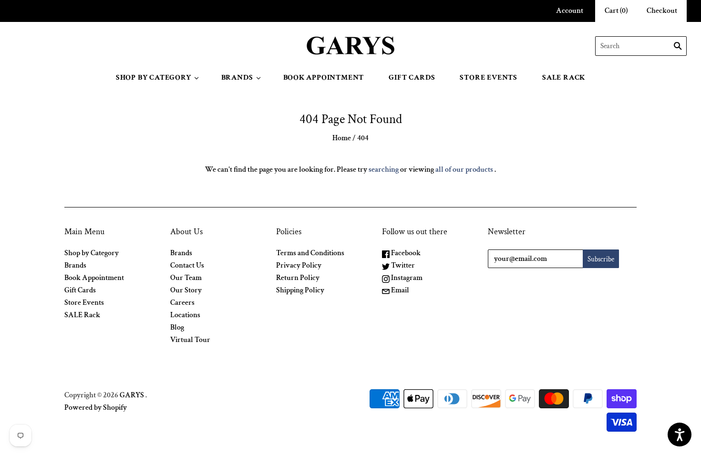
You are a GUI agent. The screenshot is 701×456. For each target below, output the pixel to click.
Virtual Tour (190, 340)
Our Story (186, 290)
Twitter (402, 265)
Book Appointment (323, 78)
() (616, 11)
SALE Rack (563, 78)
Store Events (488, 78)
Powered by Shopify (95, 408)
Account (569, 11)
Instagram (406, 278)
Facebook (405, 253)
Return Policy (298, 278)
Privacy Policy (298, 265)
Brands (237, 78)
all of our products (464, 170)
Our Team (186, 278)
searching (384, 170)
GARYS (132, 395)
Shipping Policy (300, 290)
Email (399, 290)
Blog (177, 327)
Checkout (662, 11)
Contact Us (187, 265)
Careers (182, 303)
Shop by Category (153, 78)
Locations (185, 315)
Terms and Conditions (310, 253)
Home (341, 138)
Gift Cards (412, 78)
